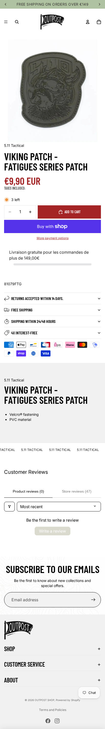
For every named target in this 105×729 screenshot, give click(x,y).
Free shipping (21, 309)
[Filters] (9, 506)
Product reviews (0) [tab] (28, 491)
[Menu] (6, 22)
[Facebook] (48, 721)
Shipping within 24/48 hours (33, 321)
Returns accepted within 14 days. (37, 298)
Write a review (52, 531)
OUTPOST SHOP (44, 700)
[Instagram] (57, 721)
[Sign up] (93, 599)
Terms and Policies (52, 710)
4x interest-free (24, 332)
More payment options (53, 238)
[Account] (87, 21)
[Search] (16, 21)
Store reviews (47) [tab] (76, 491)
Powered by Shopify (68, 700)
